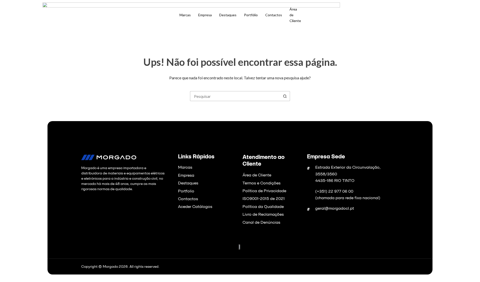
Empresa (205, 15)
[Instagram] (97, 204)
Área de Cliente (295, 15)
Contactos (273, 15)
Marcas (185, 15)
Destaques (227, 15)
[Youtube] (103, 204)
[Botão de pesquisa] (285, 96)
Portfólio (251, 15)
